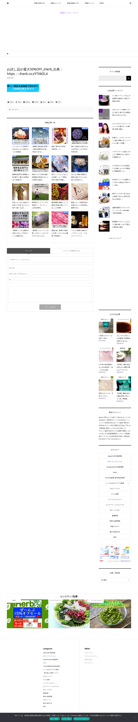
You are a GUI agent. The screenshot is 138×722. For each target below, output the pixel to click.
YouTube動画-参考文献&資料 (115, 478)
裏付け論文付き (115, 532)
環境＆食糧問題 (115, 521)
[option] (27, 613)
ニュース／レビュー (115, 499)
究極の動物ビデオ (73, 3)
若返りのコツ (114, 526)
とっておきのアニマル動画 (115, 483)
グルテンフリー (115, 488)
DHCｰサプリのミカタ (115, 461)
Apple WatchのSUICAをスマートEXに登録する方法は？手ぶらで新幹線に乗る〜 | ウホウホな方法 (115, 425)
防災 (114, 537)
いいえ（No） (66, 719)
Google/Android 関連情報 (115, 467)
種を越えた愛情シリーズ (51, 673)
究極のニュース (55, 3)
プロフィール (88, 653)
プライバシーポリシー (91, 656)
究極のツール (89, 3)
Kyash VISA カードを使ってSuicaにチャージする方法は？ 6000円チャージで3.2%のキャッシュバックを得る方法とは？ (114, 420)
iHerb (115, 472)
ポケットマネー (115, 510)
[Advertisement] (69, 35)
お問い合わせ (88, 659)
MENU (102, 3)
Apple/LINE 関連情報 (115, 456)
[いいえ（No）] (135, 717)
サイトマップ (88, 663)
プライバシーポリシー (81, 719)
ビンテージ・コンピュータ (115, 505)
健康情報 (115, 515)
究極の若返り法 (39, 3)
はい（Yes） (54, 719)
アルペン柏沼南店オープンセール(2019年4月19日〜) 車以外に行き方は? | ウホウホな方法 (114, 436)
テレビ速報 (115, 494)
